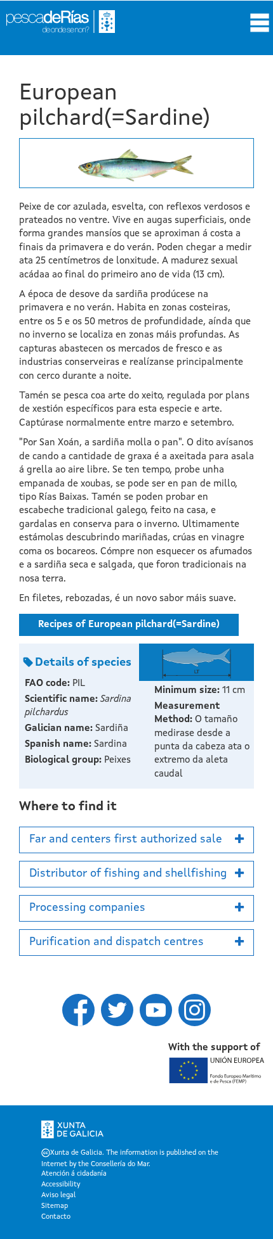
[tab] (136, 840)
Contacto (55, 1217)
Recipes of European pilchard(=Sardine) (129, 625)
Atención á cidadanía (74, 1174)
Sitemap (54, 1207)
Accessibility (60, 1185)
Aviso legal (58, 1196)
